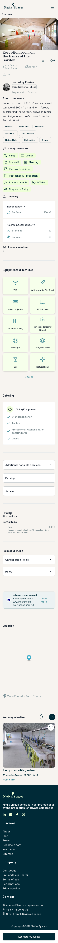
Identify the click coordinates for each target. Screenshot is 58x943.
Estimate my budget (29, 936)
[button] (29, 34)
